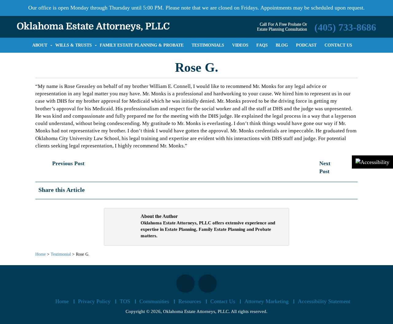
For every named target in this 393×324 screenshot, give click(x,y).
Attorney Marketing (266, 301)
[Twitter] (339, 192)
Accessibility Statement (324, 301)
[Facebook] (330, 192)
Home (62, 301)
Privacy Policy (94, 301)
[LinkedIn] (344, 189)
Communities (154, 301)
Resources (189, 301)
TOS (125, 301)
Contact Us (222, 301)
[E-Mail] (350, 192)
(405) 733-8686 (345, 27)
